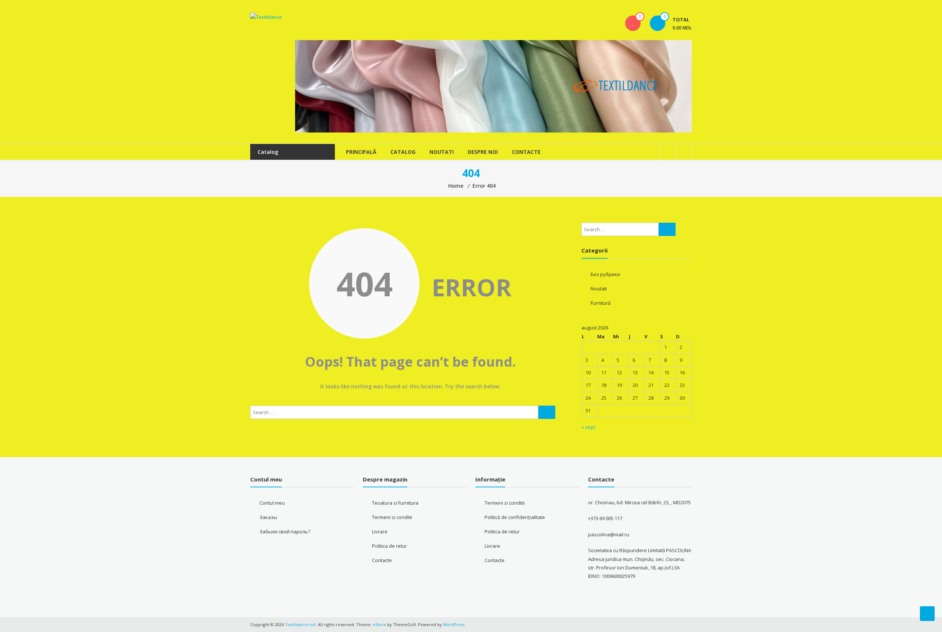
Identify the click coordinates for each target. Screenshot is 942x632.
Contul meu (272, 502)
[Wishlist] (633, 23)
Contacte (526, 151)
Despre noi (483, 151)
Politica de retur (389, 546)
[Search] (546, 412)
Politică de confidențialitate (515, 517)
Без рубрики (605, 274)
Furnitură (600, 303)
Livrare (379, 531)
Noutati (441, 151)
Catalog (402, 151)
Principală (361, 151)
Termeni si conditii (392, 517)
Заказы (268, 517)
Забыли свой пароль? (284, 531)
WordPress (453, 624)
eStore (379, 624)
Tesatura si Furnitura (395, 502)
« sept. (588, 427)
